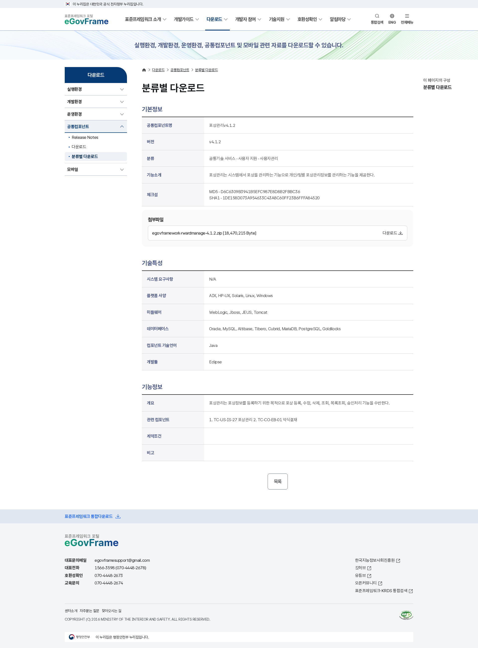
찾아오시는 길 (111, 610)
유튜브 (360, 575)
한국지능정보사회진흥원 (375, 560)
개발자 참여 (245, 19)
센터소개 (71, 610)
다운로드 (214, 19)
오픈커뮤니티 (366, 583)
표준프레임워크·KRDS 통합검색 (381, 590)
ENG (392, 22)
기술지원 (276, 19)
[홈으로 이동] (144, 70)
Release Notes (85, 137)
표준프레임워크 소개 (143, 19)
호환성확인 (307, 19)
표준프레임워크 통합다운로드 (89, 516)
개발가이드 (183, 19)
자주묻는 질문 (89, 610)
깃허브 (360, 567)
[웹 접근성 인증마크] (406, 615)
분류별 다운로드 (85, 156)
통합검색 (377, 22)
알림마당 (337, 19)
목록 (278, 481)
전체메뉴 (407, 22)
